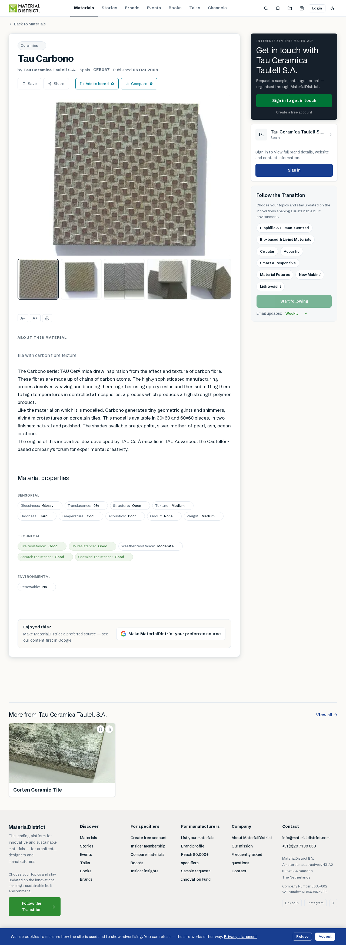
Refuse (302, 936)
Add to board (97, 83)
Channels (217, 7)
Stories (109, 7)
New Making (310, 275)
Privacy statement (240, 936)
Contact (239, 871)
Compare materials (147, 854)
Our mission (242, 846)
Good (39, 546)
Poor (122, 516)
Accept (325, 936)
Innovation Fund (196, 879)
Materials (84, 7)
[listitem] (38, 279)
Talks (194, 7)
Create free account (149, 837)
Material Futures (275, 275)
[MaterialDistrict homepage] (24, 8)
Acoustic (292, 251)
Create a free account (294, 112)
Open (127, 505)
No (34, 587)
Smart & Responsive (278, 263)
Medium (170, 505)
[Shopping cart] (302, 8)
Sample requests (196, 871)
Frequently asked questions (247, 858)
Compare (139, 83)
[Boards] (290, 8)
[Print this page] (47, 318)
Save (32, 83)
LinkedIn (292, 903)
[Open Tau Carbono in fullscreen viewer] (124, 175)
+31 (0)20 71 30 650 (299, 846)
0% (83, 505)
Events (154, 7)
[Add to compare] (109, 729)
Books (175, 7)
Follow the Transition (38, 906)
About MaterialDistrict (252, 837)
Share (59, 83)
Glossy (37, 505)
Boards (137, 862)
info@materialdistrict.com (306, 837)
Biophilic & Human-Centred (284, 228)
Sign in (294, 170)
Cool (78, 516)
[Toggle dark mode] (332, 8)
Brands (132, 7)
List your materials (197, 837)
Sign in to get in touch (294, 100)
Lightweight (270, 286)
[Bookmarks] (278, 8)
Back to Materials (30, 24)
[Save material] (100, 729)
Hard (34, 516)
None (161, 516)
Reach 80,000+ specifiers (195, 858)
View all (326, 714)
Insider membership (148, 846)
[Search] (266, 8)
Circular (267, 251)
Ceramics (29, 45)
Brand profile (192, 846)
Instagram (315, 903)
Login (317, 8)
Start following (294, 301)
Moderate (147, 546)
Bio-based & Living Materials (285, 239)
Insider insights (144, 871)
